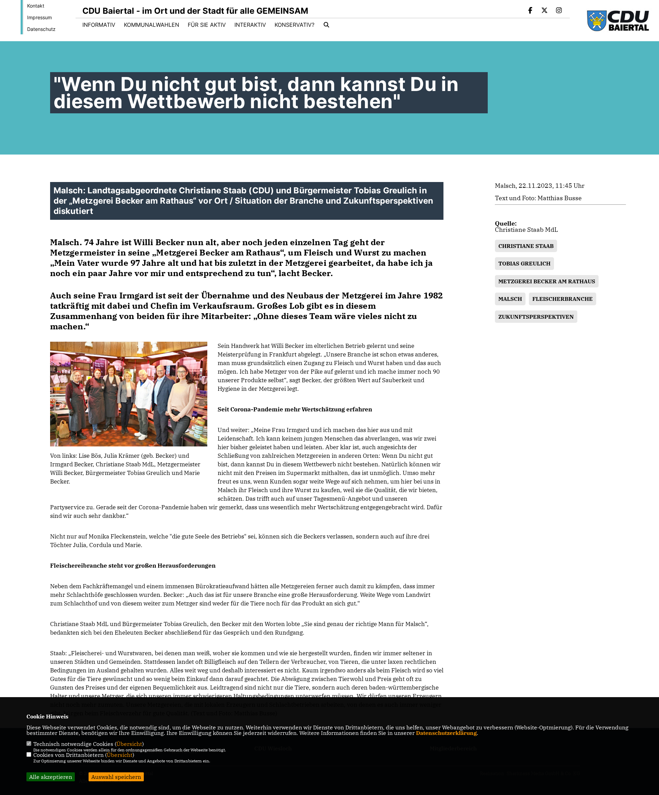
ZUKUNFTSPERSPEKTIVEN (536, 316)
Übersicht (129, 743)
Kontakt (35, 6)
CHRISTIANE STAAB (526, 246)
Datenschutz (41, 29)
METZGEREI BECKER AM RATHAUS (546, 281)
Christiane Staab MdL (526, 230)
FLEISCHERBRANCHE (562, 299)
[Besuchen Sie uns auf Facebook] (530, 11)
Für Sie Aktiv (207, 24)
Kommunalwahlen (151, 24)
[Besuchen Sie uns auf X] (545, 11)
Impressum (39, 17)
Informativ (98, 24)
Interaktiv (250, 24)
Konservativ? (294, 24)
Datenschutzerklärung (446, 732)
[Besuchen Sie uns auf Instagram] (559, 11)
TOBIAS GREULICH (524, 263)
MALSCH (510, 299)
